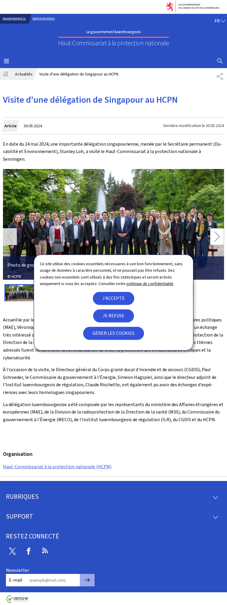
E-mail (15, 580)
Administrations (44, 18)
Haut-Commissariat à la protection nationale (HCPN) (57, 467)
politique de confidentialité (150, 284)
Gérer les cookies (113, 333)
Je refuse (113, 316)
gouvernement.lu (14, 18)
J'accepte (113, 298)
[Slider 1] (19, 292)
